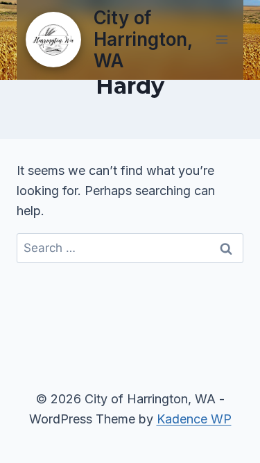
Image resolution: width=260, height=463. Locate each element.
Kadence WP (194, 419)
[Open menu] (221, 39)
